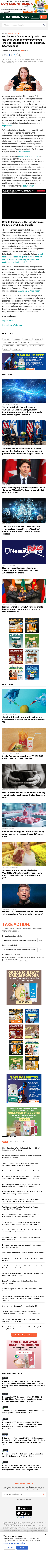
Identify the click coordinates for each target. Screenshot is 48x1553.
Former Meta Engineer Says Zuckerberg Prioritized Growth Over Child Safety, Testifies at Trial (20, 1215)
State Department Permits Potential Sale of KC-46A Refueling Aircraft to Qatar (21, 1149)
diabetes (27, 59)
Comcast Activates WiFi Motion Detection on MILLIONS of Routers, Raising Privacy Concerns (22, 1193)
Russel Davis (15, 50)
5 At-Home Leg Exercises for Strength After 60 (19, 1306)
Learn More (9, 1548)
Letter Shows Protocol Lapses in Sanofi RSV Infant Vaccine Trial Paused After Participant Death (20, 1200)
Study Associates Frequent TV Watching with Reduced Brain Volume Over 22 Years (22, 1274)
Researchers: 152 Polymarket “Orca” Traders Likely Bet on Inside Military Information (22, 1231)
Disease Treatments (15, 33)
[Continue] (43, 1494)
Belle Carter (14, 404)
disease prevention (36, 59)
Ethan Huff (14, 446)
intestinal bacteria (37, 61)
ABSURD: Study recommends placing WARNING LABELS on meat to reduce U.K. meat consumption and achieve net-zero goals (22, 874)
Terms (12, 1524)
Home (4, 33)
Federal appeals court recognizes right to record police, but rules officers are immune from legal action (22, 1185)
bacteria (8, 59)
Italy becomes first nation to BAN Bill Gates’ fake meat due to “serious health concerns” (22, 912)
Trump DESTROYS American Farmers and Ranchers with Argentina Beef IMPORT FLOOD (23, 1412)
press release (24, 152)
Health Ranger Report (11, 1373)
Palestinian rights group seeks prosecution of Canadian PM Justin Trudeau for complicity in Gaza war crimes (23, 490)
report (29, 291)
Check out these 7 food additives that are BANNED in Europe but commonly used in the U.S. (23, 719)
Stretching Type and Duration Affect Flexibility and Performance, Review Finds (20, 1320)
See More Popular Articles (24, 1335)
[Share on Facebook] (9, 55)
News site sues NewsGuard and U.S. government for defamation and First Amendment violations (20, 570)
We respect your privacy (24, 1499)
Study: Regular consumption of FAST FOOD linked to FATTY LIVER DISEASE (22, 757)
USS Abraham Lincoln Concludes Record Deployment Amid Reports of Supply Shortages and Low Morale (21, 1177)
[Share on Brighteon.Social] (4, 55)
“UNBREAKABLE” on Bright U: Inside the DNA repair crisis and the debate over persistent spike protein (21, 1223)
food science (6, 61)
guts (12, 61)
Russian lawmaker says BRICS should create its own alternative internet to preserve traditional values (22, 609)
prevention (10, 63)
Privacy (6, 1524)
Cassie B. (14, 485)
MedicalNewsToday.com (12, 325)
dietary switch (28, 186)
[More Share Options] (19, 55)
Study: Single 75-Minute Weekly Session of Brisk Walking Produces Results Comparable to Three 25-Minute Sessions (23, 1298)
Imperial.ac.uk (7, 321)
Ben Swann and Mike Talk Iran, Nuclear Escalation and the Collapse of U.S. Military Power (22, 1455)
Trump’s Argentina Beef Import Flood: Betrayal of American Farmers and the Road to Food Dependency (21, 1312)
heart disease (19, 61)
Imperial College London (28, 156)
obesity (4, 63)
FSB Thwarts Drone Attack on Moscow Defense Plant (22, 1171)
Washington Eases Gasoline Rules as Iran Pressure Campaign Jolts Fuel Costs (20, 1208)
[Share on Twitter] (14, 55)
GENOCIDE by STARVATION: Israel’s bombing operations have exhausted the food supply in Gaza (23, 795)
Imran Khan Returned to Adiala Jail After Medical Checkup (23, 1253)
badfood (14, 59)
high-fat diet (27, 61)
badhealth (21, 59)
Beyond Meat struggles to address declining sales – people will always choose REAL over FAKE (23, 834)
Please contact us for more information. (15, 961)
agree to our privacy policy (14, 1543)
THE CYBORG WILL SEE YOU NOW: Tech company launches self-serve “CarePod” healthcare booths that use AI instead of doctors (21, 530)
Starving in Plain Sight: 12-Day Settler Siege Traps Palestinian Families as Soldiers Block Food (20, 1164)
